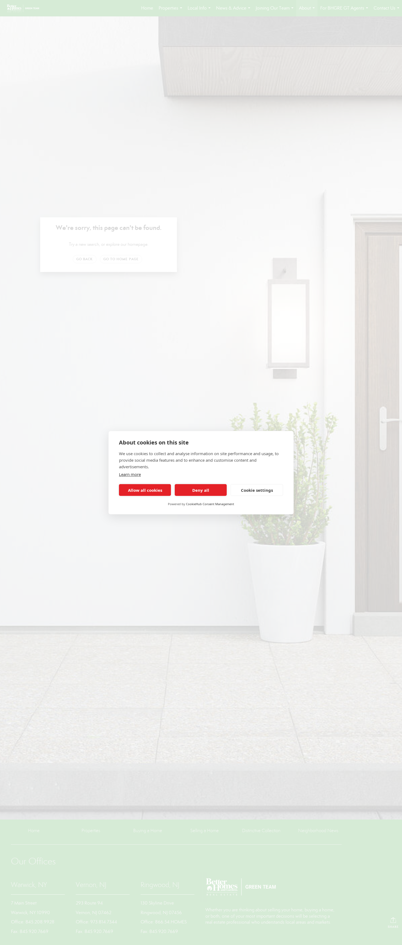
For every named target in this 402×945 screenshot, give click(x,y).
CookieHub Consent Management (210, 504)
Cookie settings (257, 490)
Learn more (130, 474)
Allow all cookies (145, 490)
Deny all (200, 490)
